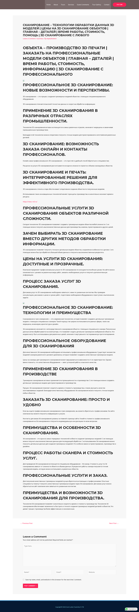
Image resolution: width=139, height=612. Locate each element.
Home (48, 5)
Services (71, 5)
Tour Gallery (96, 5)
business (40, 39)
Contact (106, 5)
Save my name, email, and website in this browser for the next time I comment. (53, 580)
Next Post (114, 523)
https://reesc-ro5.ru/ (30, 202)
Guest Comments (83, 5)
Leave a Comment (29, 39)
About (56, 5)
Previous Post (26, 523)
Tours (63, 5)
